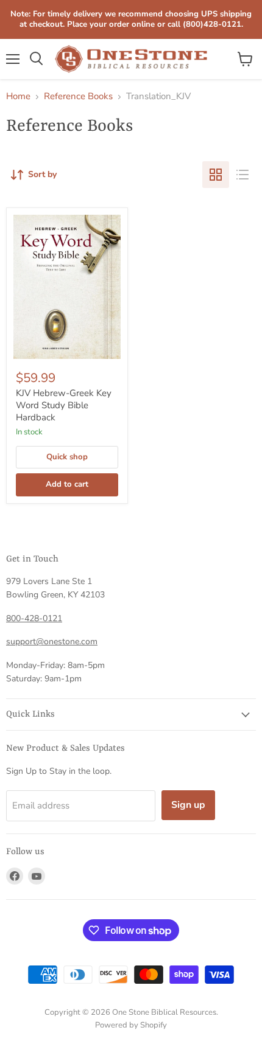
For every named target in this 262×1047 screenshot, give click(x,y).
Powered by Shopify (131, 1025)
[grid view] (215, 174)
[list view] (242, 174)
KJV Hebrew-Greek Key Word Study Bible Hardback (64, 405)
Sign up (188, 805)
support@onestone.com (51, 641)
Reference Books (78, 96)
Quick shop (67, 456)
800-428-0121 (34, 618)
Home (18, 96)
